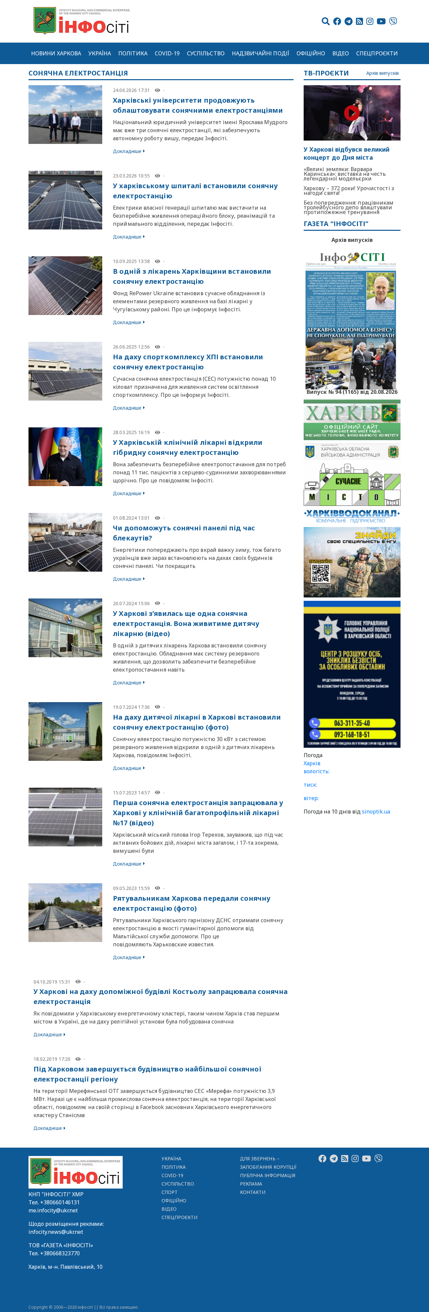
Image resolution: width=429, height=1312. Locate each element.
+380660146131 (60, 1202)
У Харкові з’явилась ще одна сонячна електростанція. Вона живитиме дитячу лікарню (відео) (186, 623)
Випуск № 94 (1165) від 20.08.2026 (352, 391)
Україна (99, 53)
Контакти (253, 1192)
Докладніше (127, 151)
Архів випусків (382, 73)
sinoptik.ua (376, 811)
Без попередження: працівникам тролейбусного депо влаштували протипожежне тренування (349, 207)
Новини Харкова (56, 53)
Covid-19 (167, 53)
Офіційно (311, 53)
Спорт (170, 1192)
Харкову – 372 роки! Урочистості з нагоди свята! (349, 190)
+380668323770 (60, 1253)
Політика (132, 53)
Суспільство (206, 53)
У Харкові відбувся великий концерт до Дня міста (346, 153)
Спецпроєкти (377, 53)
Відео (340, 53)
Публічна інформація (267, 1175)
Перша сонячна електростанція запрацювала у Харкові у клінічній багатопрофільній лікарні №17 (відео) (198, 812)
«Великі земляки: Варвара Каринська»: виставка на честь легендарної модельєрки (345, 174)
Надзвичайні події (260, 53)
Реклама (251, 1183)
